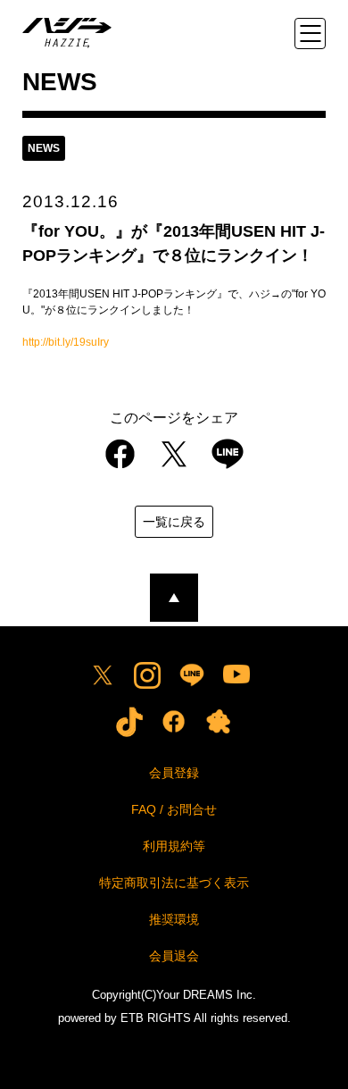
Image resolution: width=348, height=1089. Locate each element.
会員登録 (174, 773)
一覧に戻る (174, 522)
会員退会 (174, 956)
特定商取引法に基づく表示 (174, 882)
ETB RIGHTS (155, 1018)
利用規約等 (174, 846)
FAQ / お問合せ (174, 809)
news (44, 148)
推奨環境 (174, 919)
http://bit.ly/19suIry (65, 342)
